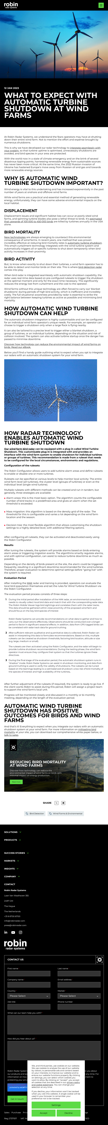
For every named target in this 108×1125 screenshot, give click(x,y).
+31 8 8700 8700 (12, 916)
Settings (56, 1105)
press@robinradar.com (15, 925)
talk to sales (11, 735)
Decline (69, 1113)
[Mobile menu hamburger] (101, 5)
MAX (29, 583)
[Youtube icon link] (13, 932)
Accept (43, 1113)
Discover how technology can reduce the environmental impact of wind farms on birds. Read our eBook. (52, 346)
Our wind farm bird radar (19, 448)
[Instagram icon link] (20, 932)
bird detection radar (90, 267)
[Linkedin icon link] (5, 932)
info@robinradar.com (14, 921)
